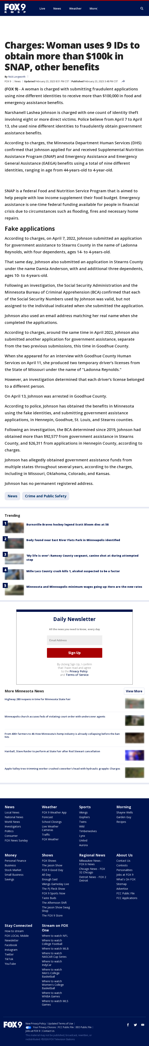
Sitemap (121, 884)
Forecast (47, 817)
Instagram (11, 950)
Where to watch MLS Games (55, 1002)
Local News (12, 812)
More (93, 8)
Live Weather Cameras (50, 828)
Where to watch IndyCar (52, 963)
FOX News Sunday (16, 840)
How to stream (14, 931)
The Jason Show (52, 865)
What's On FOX (125, 879)
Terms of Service (77, 675)
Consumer (11, 836)
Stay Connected (18, 925)
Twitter (9, 954)
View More (134, 691)
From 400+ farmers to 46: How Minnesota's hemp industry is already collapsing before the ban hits (62, 735)
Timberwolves (88, 831)
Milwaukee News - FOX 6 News (90, 862)
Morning (123, 807)
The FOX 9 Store (52, 915)
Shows (47, 855)
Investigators (13, 826)
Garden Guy (123, 817)
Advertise (122, 888)
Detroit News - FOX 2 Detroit (92, 878)
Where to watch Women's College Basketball (53, 984)
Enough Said (49, 879)
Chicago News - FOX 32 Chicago (92, 870)
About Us (124, 855)
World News (12, 822)
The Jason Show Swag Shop (56, 909)
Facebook (11, 945)
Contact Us (123, 860)
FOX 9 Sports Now (53, 893)
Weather (49, 807)
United (83, 840)
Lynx (82, 836)
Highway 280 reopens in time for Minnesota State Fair (38, 699)
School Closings (52, 822)
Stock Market (13, 870)
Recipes (121, 822)
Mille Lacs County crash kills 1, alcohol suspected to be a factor (73, 571)
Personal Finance (15, 860)
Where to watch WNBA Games (52, 994)
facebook (128, 1025)
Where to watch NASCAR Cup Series (54, 955)
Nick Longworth (16, 76)
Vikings (83, 812)
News (18, 81)
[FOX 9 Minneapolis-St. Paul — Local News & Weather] (17, 8)
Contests (122, 865)
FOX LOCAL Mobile (17, 936)
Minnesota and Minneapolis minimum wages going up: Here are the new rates (84, 587)
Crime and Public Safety (45, 496)
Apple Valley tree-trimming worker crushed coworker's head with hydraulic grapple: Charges (62, 768)
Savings (9, 879)
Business (10, 865)
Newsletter (11, 940)
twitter (135, 1025)
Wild (81, 826)
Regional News (92, 855)
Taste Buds (49, 898)
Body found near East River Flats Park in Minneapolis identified (73, 540)
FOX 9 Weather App (54, 812)
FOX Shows (49, 860)
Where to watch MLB (55, 948)
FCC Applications (126, 898)
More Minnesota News (24, 691)
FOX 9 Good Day (52, 870)
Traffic (46, 834)
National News (14, 817)
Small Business (14, 874)
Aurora (83, 845)
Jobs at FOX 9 (124, 874)
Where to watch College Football (52, 942)
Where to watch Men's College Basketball (52, 973)
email (143, 1025)
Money (10, 855)
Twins (83, 822)
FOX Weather (50, 839)
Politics (9, 831)
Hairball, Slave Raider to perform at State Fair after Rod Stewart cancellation (52, 751)
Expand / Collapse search (142, 8)
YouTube (10, 964)
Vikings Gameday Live (55, 884)
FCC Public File (125, 893)
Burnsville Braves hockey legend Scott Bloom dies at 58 (67, 524)
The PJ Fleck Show (53, 888)
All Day (46, 874)
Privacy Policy (79, 671)
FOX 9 (8, 81)
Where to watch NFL (55, 936)
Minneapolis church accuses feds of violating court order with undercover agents (55, 716)
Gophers (84, 817)
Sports (85, 807)
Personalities (124, 870)
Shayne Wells (124, 812)
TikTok (9, 959)
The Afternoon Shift (54, 902)
